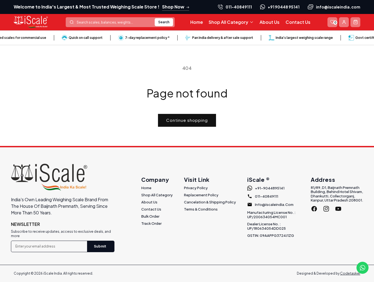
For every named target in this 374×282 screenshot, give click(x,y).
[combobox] (120, 22)
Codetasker (350, 273)
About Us (149, 202)
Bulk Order (150, 216)
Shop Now (173, 7)
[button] (231, 22)
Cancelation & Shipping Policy (210, 202)
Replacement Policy (201, 195)
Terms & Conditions (201, 209)
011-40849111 (239, 6)
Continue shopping (187, 120)
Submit (100, 246)
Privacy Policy (196, 188)
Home (146, 188)
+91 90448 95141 (284, 6)
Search (163, 22)
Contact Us (151, 209)
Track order (151, 223)
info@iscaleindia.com (338, 6)
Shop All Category (157, 195)
